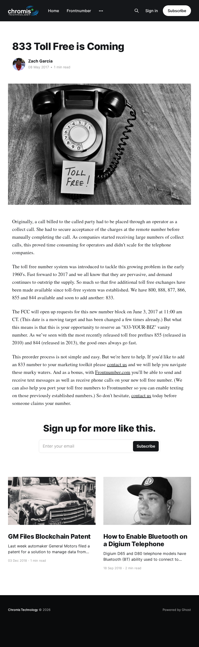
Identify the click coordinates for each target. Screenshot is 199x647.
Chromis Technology (23, 610)
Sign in (151, 10)
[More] (101, 11)
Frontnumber (79, 10)
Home (53, 10)
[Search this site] (137, 11)
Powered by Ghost (177, 610)
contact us (117, 364)
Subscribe (177, 10)
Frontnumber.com (112, 372)
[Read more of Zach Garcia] (19, 64)
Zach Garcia (40, 61)
